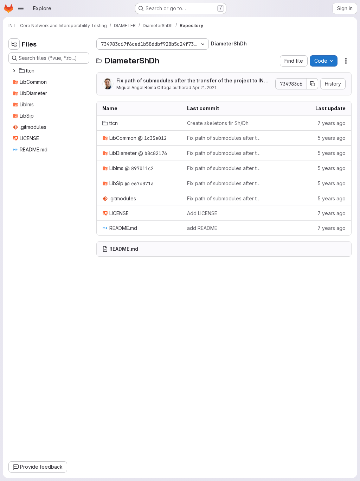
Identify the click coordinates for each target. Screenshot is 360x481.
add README (202, 228)
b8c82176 (155, 153)
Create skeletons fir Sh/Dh (218, 123)
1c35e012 (155, 138)
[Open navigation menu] (20, 8)
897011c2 (142, 168)
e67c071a (142, 183)
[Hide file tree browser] (14, 44)
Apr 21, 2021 (204, 87)
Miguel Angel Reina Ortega (144, 87)
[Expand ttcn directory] (14, 71)
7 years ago (331, 123)
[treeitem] (49, 70)
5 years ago (331, 138)
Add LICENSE (202, 213)
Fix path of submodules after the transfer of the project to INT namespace (193, 80)
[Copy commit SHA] (312, 83)
